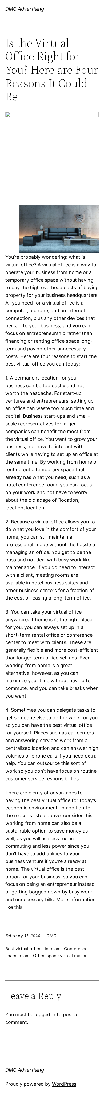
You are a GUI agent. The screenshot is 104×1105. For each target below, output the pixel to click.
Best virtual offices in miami (33, 948)
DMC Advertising (24, 9)
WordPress (64, 1084)
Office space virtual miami (59, 955)
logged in (45, 1014)
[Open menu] (95, 9)
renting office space (56, 341)
